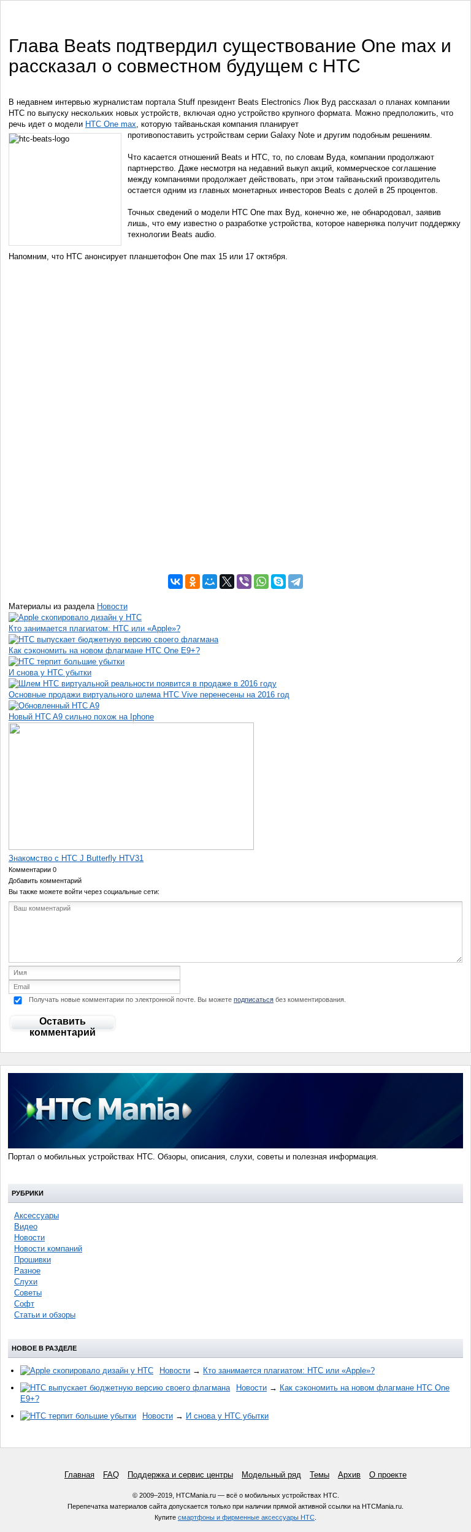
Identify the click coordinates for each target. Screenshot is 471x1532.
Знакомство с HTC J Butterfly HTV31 (76, 858)
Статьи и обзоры (44, 1314)
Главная (79, 1474)
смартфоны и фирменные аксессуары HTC (246, 1517)
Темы (319, 1474)
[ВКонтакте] (175, 581)
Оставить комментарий (62, 1024)
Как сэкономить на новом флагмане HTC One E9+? (104, 650)
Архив (349, 1474)
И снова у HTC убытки (50, 672)
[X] (227, 581)
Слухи (25, 1281)
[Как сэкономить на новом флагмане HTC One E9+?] (113, 639)
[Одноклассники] (192, 581)
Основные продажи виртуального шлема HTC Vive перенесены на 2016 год (149, 694)
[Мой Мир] (209, 581)
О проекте (388, 1474)
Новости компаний (48, 1248)
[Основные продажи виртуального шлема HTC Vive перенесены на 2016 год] (143, 683)
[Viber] (244, 581)
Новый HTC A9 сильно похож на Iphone (81, 716)
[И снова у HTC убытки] (66, 661)
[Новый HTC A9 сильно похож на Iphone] (54, 705)
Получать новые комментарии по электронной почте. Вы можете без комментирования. (186, 999)
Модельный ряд (271, 1474)
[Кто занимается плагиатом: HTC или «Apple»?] (75, 617)
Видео (25, 1226)
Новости (112, 606)
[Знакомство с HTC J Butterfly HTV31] (131, 847)
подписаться (254, 999)
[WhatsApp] (261, 581)
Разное (27, 1270)
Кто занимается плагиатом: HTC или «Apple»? (94, 628)
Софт (24, 1303)
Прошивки (32, 1259)
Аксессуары (36, 1215)
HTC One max (110, 124)
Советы (28, 1292)
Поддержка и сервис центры (180, 1474)
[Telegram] (295, 581)
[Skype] (278, 581)
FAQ (111, 1474)
